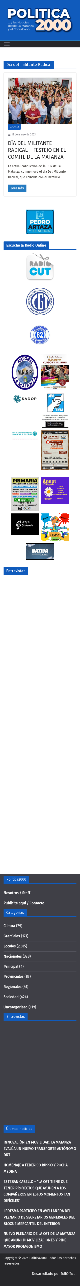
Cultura (9, 926)
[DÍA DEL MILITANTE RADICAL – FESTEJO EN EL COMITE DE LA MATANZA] (40, 100)
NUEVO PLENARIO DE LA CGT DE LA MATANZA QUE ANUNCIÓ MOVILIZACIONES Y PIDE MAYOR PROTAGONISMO (39, 1240)
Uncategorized (16, 1007)
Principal (11, 966)
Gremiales (12, 936)
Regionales (13, 987)
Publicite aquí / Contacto (24, 903)
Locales (14, 126)
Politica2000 (38, 1258)
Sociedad (11, 997)
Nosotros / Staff (17, 893)
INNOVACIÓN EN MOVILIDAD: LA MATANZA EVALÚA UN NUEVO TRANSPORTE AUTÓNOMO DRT (40, 1148)
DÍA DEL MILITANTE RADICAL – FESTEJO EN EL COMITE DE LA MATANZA (37, 150)
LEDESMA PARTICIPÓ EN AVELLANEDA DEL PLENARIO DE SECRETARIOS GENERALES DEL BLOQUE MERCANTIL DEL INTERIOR (39, 1217)
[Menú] (7, 44)
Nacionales (13, 956)
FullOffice (68, 1274)
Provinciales (14, 976)
